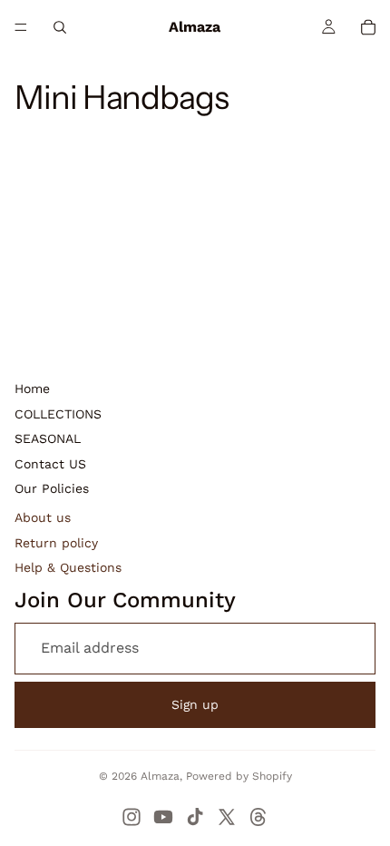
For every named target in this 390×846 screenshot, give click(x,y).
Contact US (50, 464)
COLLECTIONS (58, 414)
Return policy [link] (56, 543)
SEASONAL (48, 438)
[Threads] (258, 817)
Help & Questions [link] (68, 567)
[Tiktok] (195, 817)
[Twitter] (227, 817)
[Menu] (21, 27)
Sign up (195, 704)
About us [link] (43, 517)
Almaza (160, 776)
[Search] (60, 27)
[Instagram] (131, 817)
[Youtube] (163, 817)
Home (32, 388)
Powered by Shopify (239, 776)
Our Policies (52, 488)
